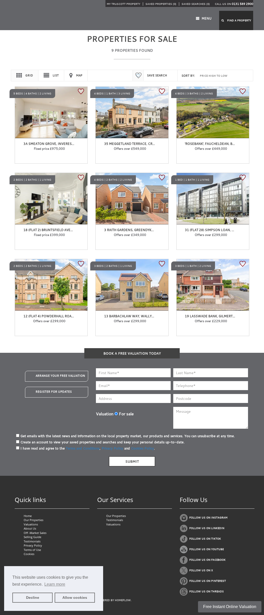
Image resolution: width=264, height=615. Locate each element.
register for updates (54, 391)
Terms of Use (32, 550)
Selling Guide (32, 537)
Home (28, 516)
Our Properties (33, 520)
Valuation (104, 414)
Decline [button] (32, 597)
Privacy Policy (112, 448)
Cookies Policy (142, 448)
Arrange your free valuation (60, 375)
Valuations (31, 524)
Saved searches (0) (196, 4)
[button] (236, 20)
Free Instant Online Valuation (229, 606)
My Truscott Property (123, 4)
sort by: (188, 75)
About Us (30, 528)
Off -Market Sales (35, 533)
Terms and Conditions (83, 448)
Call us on (234, 4)
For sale (126, 414)
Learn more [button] (54, 584)
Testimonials (32, 541)
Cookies (29, 554)
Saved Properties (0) (160, 4)
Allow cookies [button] (74, 597)
